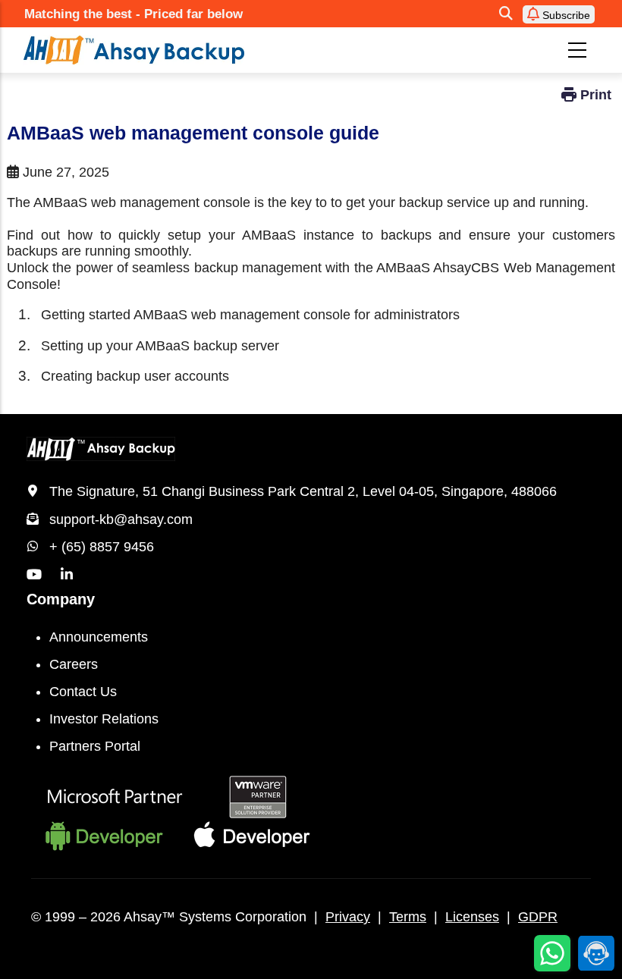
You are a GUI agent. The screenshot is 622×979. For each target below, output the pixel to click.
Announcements (98, 637)
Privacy (347, 916)
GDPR (538, 916)
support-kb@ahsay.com (121, 519)
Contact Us (83, 691)
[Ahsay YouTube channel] (34, 574)
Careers (73, 664)
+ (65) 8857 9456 (101, 546)
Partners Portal (94, 746)
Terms (407, 916)
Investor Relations (104, 718)
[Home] (196, 50)
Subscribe (564, 15)
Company (61, 599)
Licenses (472, 916)
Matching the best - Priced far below (133, 14)
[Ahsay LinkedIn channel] (67, 574)
